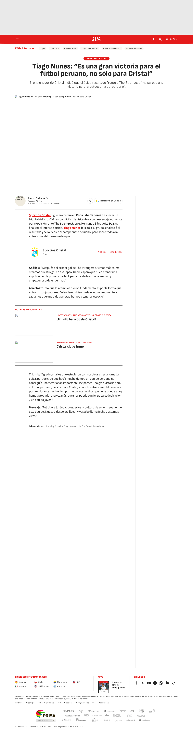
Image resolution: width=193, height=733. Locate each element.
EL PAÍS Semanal (117, 716)
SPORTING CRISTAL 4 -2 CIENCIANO (74, 342)
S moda (118, 720)
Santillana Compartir (109, 711)
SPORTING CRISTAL (96, 58)
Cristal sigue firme (70, 346)
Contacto (18, 703)
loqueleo (130, 720)
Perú (81, 426)
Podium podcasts (94, 720)
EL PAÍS (68, 711)
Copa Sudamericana (112, 48)
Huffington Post (72, 716)
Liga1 (43, 48)
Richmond (66, 720)
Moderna (81, 720)
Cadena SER (122, 711)
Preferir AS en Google (110, 200)
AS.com (132, 711)
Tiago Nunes (70, 426)
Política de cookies (65, 703)
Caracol (151, 711)
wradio (86, 716)
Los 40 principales (80, 711)
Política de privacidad (45, 703)
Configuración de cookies (86, 703)
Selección (54, 48)
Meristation (144, 720)
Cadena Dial (107, 716)
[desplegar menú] (17, 39)
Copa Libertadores (90, 48)
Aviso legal (30, 703)
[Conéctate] (160, 39)
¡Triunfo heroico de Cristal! (76, 319)
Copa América (70, 48)
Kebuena (141, 716)
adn (141, 711)
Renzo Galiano (36, 198)
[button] (90, 201)
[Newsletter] (152, 39)
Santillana (94, 711)
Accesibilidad (104, 703)
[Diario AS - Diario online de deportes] (96, 39)
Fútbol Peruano (24, 48)
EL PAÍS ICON (106, 720)
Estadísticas (116, 252)
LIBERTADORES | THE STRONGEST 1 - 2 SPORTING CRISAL (85, 315)
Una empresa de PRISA (45, 714)
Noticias (102, 252)
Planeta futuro (129, 716)
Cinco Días (97, 716)
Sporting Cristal (54, 250)
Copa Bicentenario (134, 48)
